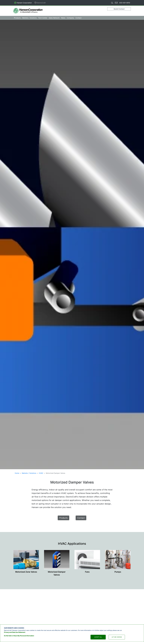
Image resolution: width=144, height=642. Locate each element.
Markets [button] (29, 18)
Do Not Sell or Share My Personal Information (19, 636)
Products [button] (17, 18)
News (63, 18)
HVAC (41, 473)
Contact (79, 18)
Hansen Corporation (23, 3)
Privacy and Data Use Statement (14, 632)
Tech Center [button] (42, 18)
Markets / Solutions (29, 473)
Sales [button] (54, 18)
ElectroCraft (41, 3)
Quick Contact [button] (119, 9)
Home (17, 473)
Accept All (98, 637)
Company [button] (70, 18)
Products (63, 518)
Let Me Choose (117, 637)
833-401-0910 (124, 3)
